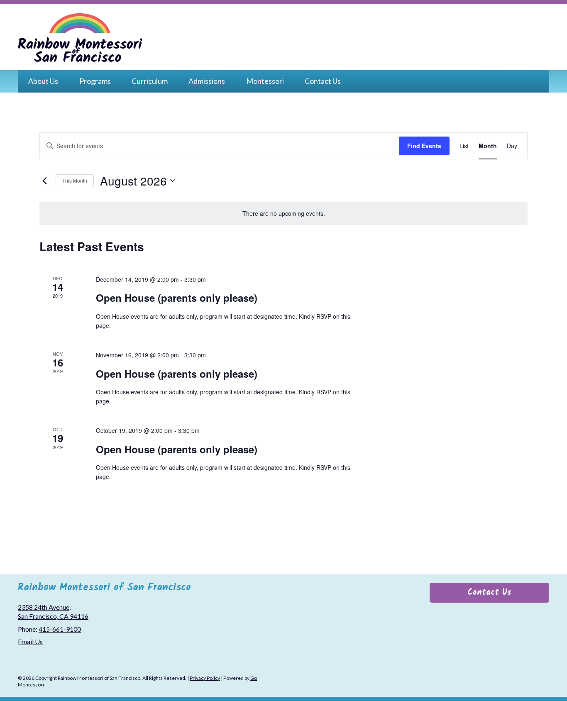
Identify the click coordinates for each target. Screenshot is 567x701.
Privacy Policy (205, 678)
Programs (95, 80)
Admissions (206, 80)
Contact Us (323, 80)
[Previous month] (44, 181)
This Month (74, 180)
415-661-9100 (60, 629)
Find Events (424, 146)
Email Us (30, 641)
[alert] (283, 213)
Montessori (265, 80)
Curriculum (150, 80)
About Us (43, 80)
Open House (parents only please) (176, 298)
